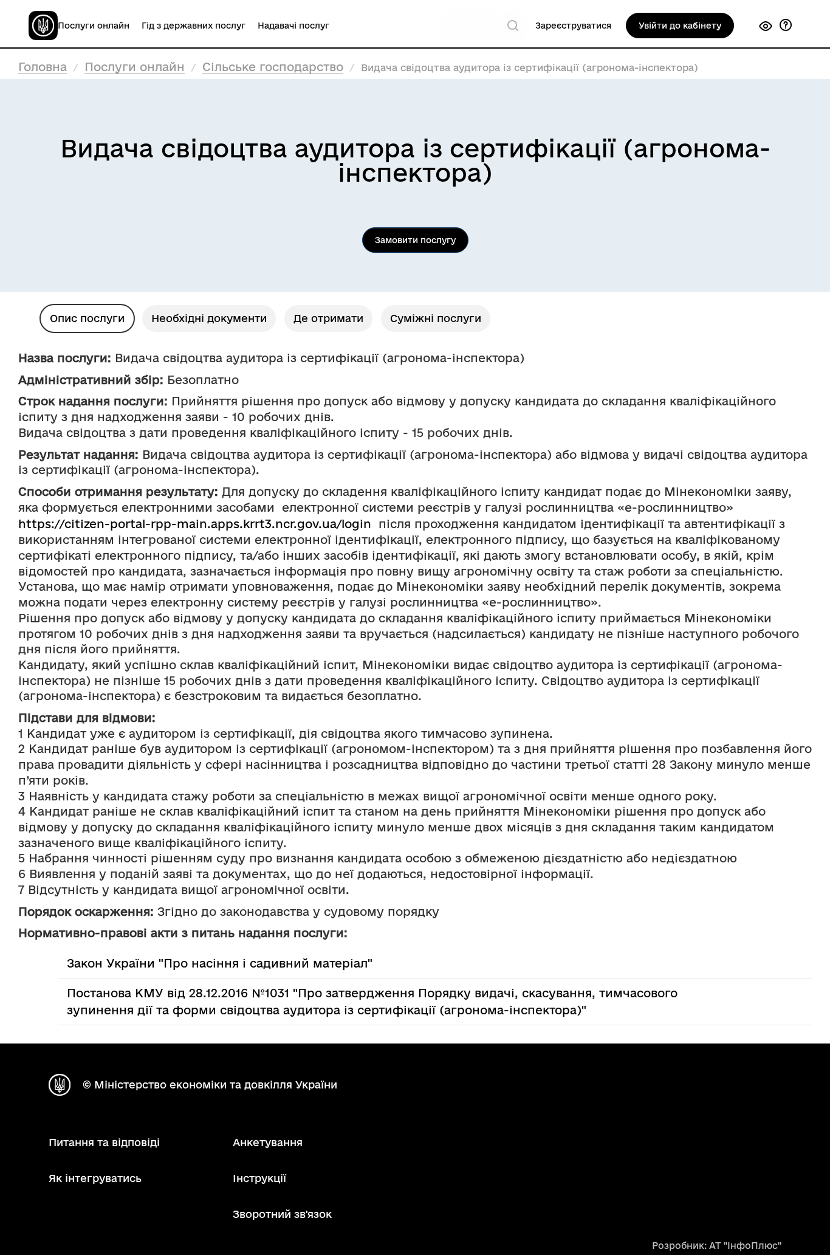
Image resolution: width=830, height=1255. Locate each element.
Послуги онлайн (93, 25)
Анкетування (268, 1142)
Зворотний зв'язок (282, 1214)
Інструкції (259, 1178)
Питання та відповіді (104, 1142)
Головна (42, 67)
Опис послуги (87, 318)
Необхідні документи (209, 318)
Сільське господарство (272, 67)
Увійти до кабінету (680, 25)
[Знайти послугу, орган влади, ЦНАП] (513, 25)
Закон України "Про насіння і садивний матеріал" (219, 963)
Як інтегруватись (95, 1178)
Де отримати (328, 318)
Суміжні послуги (435, 318)
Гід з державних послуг (193, 25)
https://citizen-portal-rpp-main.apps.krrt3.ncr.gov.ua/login (194, 524)
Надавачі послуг (293, 25)
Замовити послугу (415, 240)
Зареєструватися (573, 25)
